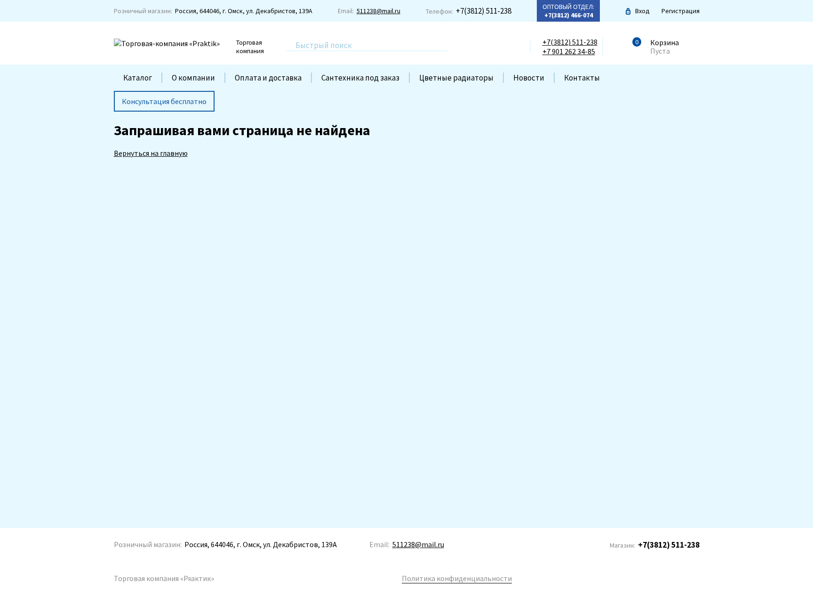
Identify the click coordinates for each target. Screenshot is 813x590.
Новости (528, 78)
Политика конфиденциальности (457, 578)
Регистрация (681, 11)
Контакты (582, 78)
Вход (642, 11)
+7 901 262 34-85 (568, 51)
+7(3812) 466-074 (568, 15)
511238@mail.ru (378, 11)
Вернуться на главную (151, 153)
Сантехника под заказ (360, 78)
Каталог (137, 78)
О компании (193, 78)
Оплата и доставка (268, 78)
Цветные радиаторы (456, 78)
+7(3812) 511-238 (483, 11)
